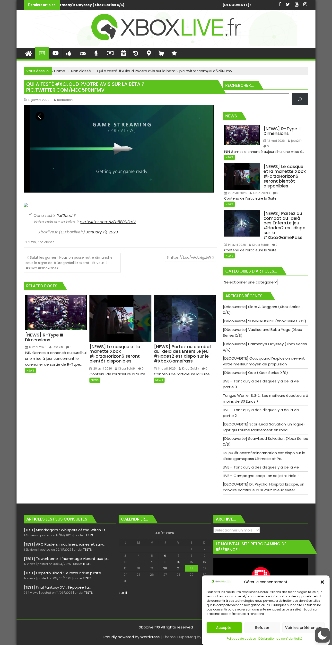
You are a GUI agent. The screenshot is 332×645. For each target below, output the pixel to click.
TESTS (88, 535)
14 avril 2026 (166, 368)
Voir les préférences (303, 627)
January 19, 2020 (102, 232)
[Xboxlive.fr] (166, 44)
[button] (322, 582)
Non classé (46, 242)
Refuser (262, 627)
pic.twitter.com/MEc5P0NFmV (108, 222)
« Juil (123, 592)
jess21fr (57, 347)
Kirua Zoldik (126, 368)
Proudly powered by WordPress (132, 636)
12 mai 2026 (37, 347)
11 (138, 562)
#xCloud (64, 215)
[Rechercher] (300, 99)
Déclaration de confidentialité (280, 638)
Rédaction (65, 100)
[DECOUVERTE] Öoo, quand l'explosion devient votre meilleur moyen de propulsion (224, 4)
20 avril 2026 (102, 368)
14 (178, 562)
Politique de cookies (241, 638)
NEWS (32, 242)
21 (178, 568)
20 (165, 568)
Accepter (224, 627)
